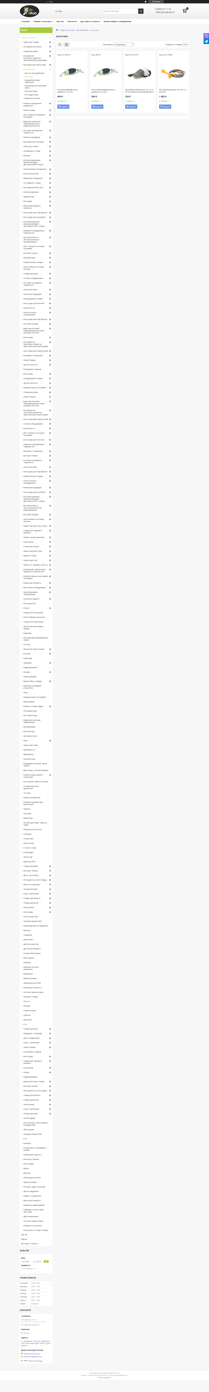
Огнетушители (29, 603)
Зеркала (26, 809)
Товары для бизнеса (31, 898)
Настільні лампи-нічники (33, 992)
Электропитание (30, 289)
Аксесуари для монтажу (33, 187)
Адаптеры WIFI (29, 861)
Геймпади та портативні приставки (33, 1211)
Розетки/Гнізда (31, 91)
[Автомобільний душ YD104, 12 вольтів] (173, 73)
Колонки (26, 653)
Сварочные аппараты (32, 583)
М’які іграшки (28, 958)
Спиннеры (27, 834)
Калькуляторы (29, 759)
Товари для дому (30, 51)
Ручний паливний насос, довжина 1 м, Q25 (67, 90)
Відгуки (24, 1239)
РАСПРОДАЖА (29, 1118)
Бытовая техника (30, 253)
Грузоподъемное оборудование (30, 593)
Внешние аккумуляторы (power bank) (33, 803)
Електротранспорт (31, 174)
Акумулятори (28, 196)
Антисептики (28, 843)
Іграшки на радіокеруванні (34, 1205)
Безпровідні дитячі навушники (35, 926)
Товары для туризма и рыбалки (32, 531)
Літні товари (28, 1164)
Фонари (26, 672)
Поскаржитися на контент (97, 1375)
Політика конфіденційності (117, 1375)
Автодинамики (29, 727)
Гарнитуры (27, 658)
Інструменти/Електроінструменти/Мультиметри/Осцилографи (35, 58)
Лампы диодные (30, 676)
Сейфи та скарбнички (32, 1196)
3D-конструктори (30, 916)
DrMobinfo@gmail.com (32, 1357)
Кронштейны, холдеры (32, 681)
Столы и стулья (29, 848)
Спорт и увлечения (31, 893)
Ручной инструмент (31, 599)
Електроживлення (30, 192)
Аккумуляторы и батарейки (34, 387)
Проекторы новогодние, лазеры (33, 627)
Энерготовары (29, 360)
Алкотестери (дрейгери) (34, 73)
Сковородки (28, 852)
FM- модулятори (31, 95)
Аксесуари (29, 76)
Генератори (28, 838)
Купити (64, 106)
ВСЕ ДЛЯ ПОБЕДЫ (30, 324)
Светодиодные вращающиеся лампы (35, 639)
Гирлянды (27, 633)
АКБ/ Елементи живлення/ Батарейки (34, 116)
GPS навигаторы (30, 715)
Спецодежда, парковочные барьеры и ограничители (34, 570)
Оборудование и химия (33, 299)
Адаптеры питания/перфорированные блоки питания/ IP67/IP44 (33, 330)
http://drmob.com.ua (32, 1354)
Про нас (60, 21)
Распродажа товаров (32, 369)
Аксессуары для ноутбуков (34, 217)
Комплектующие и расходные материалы (35, 577)
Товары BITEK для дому (33, 612)
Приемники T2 (29, 750)
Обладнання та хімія (31, 151)
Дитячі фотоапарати (32, 949)
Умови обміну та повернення (117, 21)
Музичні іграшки (30, 978)
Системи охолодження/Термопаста (33, 131)
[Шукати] (140, 11)
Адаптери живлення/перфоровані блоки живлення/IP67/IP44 (32, 123)
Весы (25, 740)
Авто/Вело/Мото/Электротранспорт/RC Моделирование (32, 507)
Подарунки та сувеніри (32, 1033)
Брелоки (26, 930)
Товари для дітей (30, 1029)
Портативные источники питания (33, 268)
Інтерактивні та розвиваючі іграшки (34, 1149)
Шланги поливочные (31, 797)
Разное (26, 608)
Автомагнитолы (30, 736)
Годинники (27, 935)
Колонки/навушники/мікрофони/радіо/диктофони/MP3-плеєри (33, 162)
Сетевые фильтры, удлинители (31, 787)
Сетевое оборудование (33, 278)
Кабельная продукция (32, 294)
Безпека (26, 155)
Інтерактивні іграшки (32, 953)
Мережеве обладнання (33, 178)
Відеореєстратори (32, 98)
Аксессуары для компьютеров (35, 351)
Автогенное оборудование (34, 587)
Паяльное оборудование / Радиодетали (34, 231)
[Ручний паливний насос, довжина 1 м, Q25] (71, 73)
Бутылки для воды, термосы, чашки (35, 823)
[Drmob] (29, 11)
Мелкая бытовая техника (34, 649)
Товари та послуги (42, 21)
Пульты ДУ (27, 857)
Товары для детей (30, 903)
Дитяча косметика (31, 944)
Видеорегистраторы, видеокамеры (32, 721)
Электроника (28, 907)
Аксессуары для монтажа (33, 303)
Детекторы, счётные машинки (35, 770)
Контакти (72, 21)
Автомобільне (82, 30)
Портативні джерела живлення (32, 207)
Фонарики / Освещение (33, 355)
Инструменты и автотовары (35, 880)
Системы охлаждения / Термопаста (32, 284)
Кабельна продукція (31, 137)
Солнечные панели (31, 546)
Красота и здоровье (31, 884)
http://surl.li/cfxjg (35, 1361)
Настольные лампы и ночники (35, 781)
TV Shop (26, 644)
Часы (25, 692)
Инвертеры (28, 818)
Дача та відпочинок (31, 1038)
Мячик (26, 1168)
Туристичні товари (31, 42)
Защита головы (29, 555)
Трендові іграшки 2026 (32, 1134)
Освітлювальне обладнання (34, 169)
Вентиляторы (29, 731)
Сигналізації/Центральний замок (35, 87)
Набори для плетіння (32, 983)
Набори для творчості (32, 987)
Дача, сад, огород (30, 875)
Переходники (28, 702)
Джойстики (28, 939)
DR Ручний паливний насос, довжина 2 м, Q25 (103, 90)
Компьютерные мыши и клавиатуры (33, 776)
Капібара (27, 962)
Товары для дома (30, 273)
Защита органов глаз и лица (35, 526)
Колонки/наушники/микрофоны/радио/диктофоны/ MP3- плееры (34, 224)
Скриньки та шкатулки (32, 1225)
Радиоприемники (30, 667)
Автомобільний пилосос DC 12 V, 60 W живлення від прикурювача (139, 90)
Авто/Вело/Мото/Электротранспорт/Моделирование (31, 239)
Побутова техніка (30, 146)
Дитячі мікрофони (30, 1216)
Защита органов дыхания (33, 537)
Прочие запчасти (30, 364)
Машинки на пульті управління (31, 968)
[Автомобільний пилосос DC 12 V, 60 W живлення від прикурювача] (139, 73)
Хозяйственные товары (33, 262)
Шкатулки (27, 1019)
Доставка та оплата (90, 21)
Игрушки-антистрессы (32, 829)
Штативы (27, 813)
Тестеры (26, 793)
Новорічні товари (30, 997)
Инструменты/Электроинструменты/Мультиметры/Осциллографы (35, 344)
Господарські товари (32, 183)
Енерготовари (29, 110)
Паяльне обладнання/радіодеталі (32, 104)
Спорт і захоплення (31, 1042)
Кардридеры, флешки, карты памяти (35, 764)
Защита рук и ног (30, 560)
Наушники (27, 663)
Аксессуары (28, 337)
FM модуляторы (30, 711)
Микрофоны (28, 754)
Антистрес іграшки (31, 1159)
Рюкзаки (26, 1006)
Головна (26, 21)
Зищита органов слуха (32, 551)
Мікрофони (28, 974)
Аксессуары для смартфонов (35, 212)
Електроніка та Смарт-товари (35, 1230)
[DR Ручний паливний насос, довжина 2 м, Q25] (105, 73)
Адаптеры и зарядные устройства (32, 687)
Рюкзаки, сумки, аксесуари (34, 1187)
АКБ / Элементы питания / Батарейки (34, 247)
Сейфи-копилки (29, 1010)
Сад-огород (28, 542)
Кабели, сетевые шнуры (33, 706)
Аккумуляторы (29, 258)
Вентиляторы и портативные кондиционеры (35, 1124)
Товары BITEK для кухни (33, 622)
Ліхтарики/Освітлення (32, 47)
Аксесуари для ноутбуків (33, 142)
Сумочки (26, 1015)
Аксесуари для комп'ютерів (34, 65)
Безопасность (29, 308)
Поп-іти (26, 1001)
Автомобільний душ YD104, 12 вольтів (172, 90)
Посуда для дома (30, 889)
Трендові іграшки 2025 (32, 921)
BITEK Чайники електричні (34, 617)
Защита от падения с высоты (35, 565)
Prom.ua (116, 1373)
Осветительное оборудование (29, 313)
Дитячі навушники (30, 1191)
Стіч (25, 1024)
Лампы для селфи (30, 745)
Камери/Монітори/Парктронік (32, 81)
